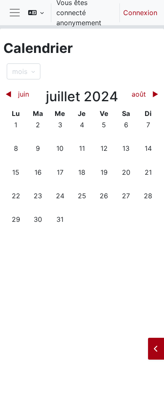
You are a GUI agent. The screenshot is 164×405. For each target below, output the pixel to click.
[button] (36, 12)
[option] (90, 12)
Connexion (140, 12)
